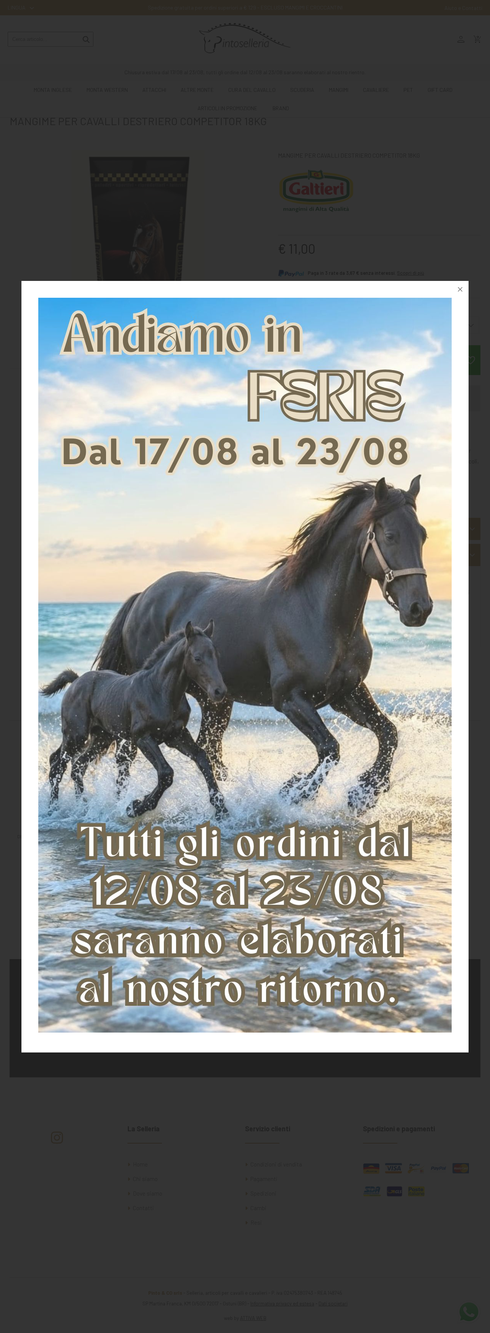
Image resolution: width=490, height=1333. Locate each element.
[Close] (460, 289)
